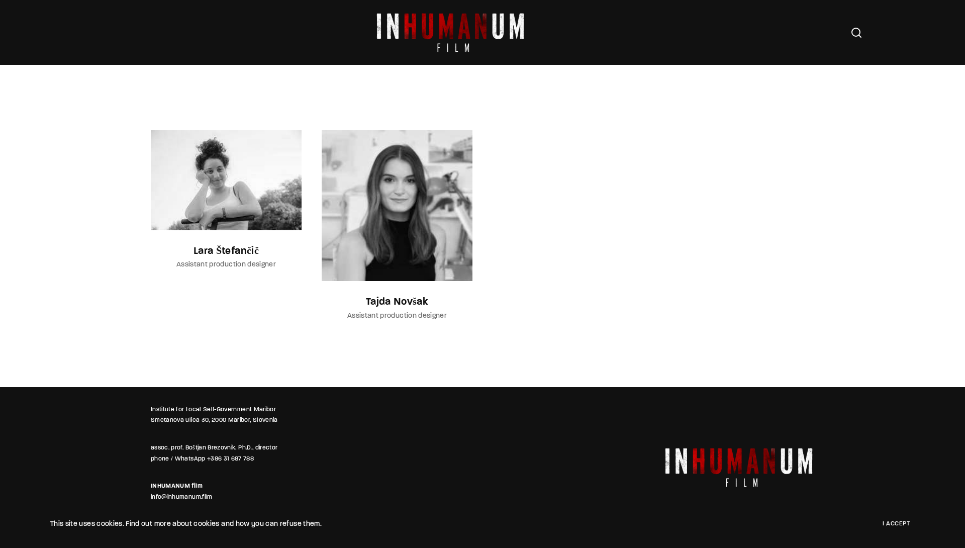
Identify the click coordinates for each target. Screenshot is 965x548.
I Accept (896, 524)
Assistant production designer (226, 264)
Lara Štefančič (226, 251)
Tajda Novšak (397, 302)
